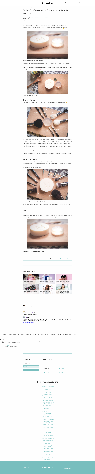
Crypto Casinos (48, 454)
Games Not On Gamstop (48, 394)
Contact (80, 2)
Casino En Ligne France (48, 446)
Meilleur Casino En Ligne (48, 445)
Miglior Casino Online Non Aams (48, 438)
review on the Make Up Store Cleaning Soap (44, 217)
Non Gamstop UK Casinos (48, 405)
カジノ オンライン (48, 403)
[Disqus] (47, 318)
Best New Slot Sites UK (48, 410)
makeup (39, 69)
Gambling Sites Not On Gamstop (48, 411)
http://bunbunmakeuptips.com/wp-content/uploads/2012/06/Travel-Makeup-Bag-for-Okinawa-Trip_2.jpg (20, 337)
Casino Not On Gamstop (48, 422)
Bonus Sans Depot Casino (48, 440)
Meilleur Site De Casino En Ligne (48, 386)
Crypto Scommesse (48, 437)
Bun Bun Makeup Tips (6, 345)
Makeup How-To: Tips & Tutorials (36, 7)
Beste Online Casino (48, 414)
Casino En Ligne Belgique (48, 427)
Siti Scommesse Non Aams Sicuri (48, 457)
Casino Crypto (48, 426)
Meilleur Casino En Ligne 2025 (48, 388)
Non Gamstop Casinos (48, 408)
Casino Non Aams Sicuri (48, 459)
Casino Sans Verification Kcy (48, 435)
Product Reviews (42, 7)
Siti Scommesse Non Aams (48, 441)
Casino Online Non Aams (48, 421)
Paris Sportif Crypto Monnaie (48, 384)
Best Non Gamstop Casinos (48, 416)
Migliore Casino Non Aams (48, 424)
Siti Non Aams (48, 429)
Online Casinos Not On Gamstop (48, 395)
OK (31, 369)
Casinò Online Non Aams (48, 451)
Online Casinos (48, 389)
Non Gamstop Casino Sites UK (48, 402)
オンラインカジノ (48, 397)
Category (24, 7)
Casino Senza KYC (48, 443)
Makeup (31, 7)
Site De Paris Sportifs (48, 456)
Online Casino (48, 392)
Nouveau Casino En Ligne (48, 430)
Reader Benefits (68, 2)
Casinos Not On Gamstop (48, 407)
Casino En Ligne (48, 413)
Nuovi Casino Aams (48, 453)
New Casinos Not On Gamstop (48, 419)
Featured (28, 7)
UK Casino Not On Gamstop (48, 391)
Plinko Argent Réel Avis (48, 434)
